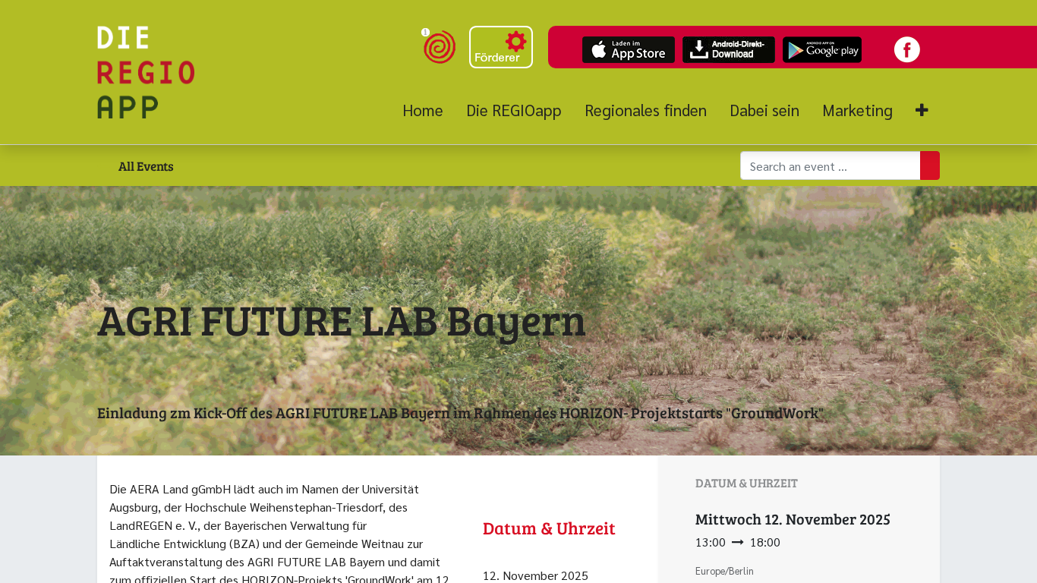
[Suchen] (930, 165)
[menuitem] (428, 110)
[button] (922, 110)
